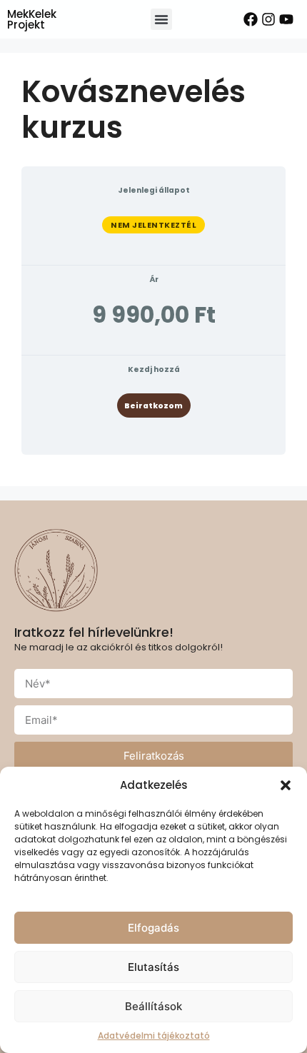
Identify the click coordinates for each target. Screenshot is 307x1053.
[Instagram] (268, 19)
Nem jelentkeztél (153, 225)
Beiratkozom (153, 405)
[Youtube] (286, 19)
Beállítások (153, 1006)
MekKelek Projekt (31, 19)
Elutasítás (153, 967)
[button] (285, 785)
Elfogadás (153, 927)
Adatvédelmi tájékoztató (154, 1035)
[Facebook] (250, 19)
